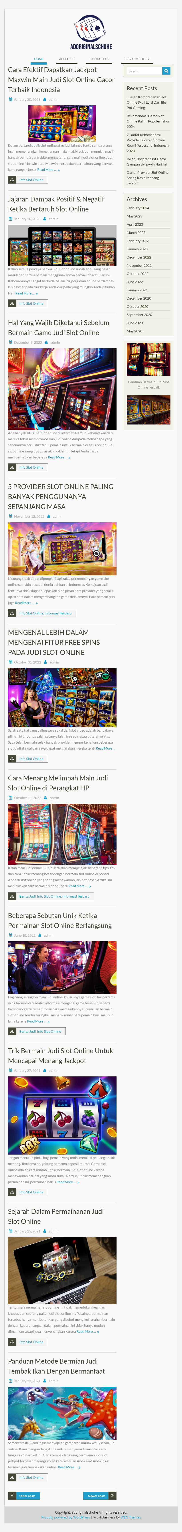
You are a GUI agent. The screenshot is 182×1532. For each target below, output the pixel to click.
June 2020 (135, 323)
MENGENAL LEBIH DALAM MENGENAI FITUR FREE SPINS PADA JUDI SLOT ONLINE (54, 642)
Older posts (27, 1496)
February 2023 (138, 241)
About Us (66, 59)
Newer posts (96, 1496)
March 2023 (136, 232)
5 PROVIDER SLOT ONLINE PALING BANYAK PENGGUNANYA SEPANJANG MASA (60, 496)
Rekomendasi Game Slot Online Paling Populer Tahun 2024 (148, 121)
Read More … (47, 170)
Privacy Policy (137, 59)
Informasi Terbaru (58, 613)
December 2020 (139, 298)
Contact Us (99, 59)
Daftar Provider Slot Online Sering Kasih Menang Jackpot (147, 177)
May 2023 (134, 216)
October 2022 (137, 273)
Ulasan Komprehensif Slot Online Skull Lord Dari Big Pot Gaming (146, 102)
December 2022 (139, 257)
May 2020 (134, 331)
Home (39, 59)
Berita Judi (27, 896)
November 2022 (139, 265)
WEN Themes (131, 1517)
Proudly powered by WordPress (65, 1517)
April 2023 (135, 224)
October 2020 (137, 306)
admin (53, 99)
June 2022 (135, 282)
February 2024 (138, 208)
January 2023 (137, 249)
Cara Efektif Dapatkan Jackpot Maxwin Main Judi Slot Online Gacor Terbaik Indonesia (61, 79)
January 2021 (137, 290)
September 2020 (139, 314)
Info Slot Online (31, 180)
